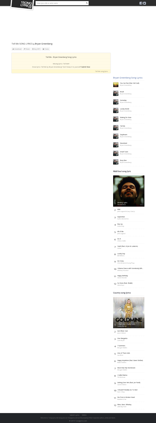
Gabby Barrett (121, 326)
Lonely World (124, 109)
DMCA (84, 415)
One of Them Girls (123, 353)
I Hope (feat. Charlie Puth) (126, 324)
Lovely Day (121, 254)
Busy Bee (123, 160)
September (121, 217)
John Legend (121, 233)
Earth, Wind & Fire (123, 219)
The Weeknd (121, 205)
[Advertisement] (61, 27)
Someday (123, 100)
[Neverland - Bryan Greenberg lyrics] (115, 144)
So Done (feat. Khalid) (124, 283)
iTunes (46, 49)
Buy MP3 (37, 49)
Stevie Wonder (122, 278)
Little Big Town (121, 407)
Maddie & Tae (121, 399)
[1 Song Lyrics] (22, 5)
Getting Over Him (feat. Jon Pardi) (128, 382)
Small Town (124, 152)
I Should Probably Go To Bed (127, 390)
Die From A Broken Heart (126, 397)
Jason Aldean (121, 333)
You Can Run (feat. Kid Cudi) (129, 83)
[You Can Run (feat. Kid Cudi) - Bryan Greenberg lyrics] (115, 84)
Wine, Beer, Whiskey (124, 405)
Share (27, 49)
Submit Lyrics (74, 415)
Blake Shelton (121, 362)
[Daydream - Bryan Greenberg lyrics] (115, 136)
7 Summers (121, 346)
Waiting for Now (125, 117)
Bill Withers (120, 256)
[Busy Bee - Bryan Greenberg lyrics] (115, 162)
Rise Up (120, 224)
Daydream (123, 135)
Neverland (123, 143)
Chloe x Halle (121, 241)
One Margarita (122, 338)
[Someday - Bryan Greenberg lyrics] (115, 102)
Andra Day (120, 226)
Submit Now (85, 67)
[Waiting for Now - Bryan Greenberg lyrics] (115, 119)
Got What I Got (122, 331)
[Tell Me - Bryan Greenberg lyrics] (115, 127)
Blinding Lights (122, 203)
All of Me (120, 231)
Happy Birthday (122, 276)
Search (87, 3)
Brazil (122, 92)
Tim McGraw (121, 377)
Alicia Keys (120, 285)
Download (17, 49)
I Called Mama (122, 375)
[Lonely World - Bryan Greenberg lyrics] (115, 110)
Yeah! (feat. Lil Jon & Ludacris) (127, 246)
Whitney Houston (123, 270)
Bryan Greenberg (43, 43)
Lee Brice (120, 355)
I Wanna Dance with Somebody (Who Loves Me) (134, 268)
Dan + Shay (121, 392)
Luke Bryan (121, 340)
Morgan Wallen (122, 348)
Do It (119, 239)
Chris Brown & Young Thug (125, 263)
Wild (118, 209)
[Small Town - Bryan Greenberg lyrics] (115, 153)
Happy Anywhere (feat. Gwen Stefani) (130, 360)
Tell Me (122, 126)
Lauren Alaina (121, 385)
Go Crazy (120, 261)
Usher (119, 248)
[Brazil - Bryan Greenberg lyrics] (115, 93)
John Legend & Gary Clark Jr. (126, 211)
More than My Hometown (126, 368)
